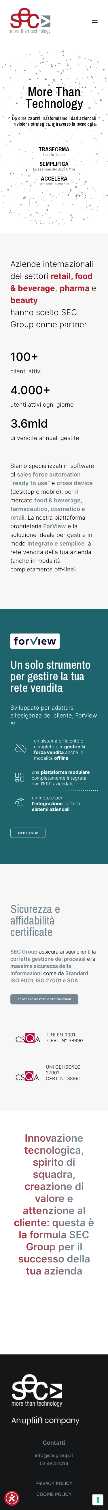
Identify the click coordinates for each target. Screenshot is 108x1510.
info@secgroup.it (54, 1455)
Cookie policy (54, 1494)
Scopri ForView (28, 833)
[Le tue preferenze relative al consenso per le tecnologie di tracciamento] (97, 1499)
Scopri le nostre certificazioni (44, 999)
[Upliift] (45, 1399)
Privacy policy (54, 1483)
